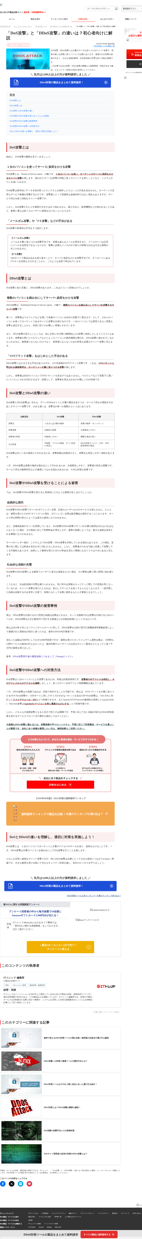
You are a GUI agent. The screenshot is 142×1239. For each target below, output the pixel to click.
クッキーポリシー (103, 1213)
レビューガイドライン (58, 1213)
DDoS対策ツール (41, 26)
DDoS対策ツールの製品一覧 (104, 46)
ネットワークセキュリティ (23, 26)
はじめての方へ (107, 19)
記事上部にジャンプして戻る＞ (107, 1012)
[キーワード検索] (116, 8)
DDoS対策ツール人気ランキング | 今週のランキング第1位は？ (94, 896)
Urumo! (41, 1227)
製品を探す (35, 19)
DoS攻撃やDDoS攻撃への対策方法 (24, 126)
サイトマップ (125, 1213)
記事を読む (83, 19)
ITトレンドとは (33, 1213)
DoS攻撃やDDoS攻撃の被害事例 (23, 121)
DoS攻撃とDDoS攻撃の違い (21, 111)
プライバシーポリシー (87, 1213)
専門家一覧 (57, 1217)
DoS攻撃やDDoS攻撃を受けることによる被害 (29, 116)
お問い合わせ (137, 1213)
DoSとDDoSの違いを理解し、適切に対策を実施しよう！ (34, 131)
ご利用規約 (44, 1213)
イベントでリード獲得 (51, 1224)
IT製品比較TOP (5, 26)
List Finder (31, 1227)
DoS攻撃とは (15, 100)
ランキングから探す (59, 19)
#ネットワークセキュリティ (18, 45)
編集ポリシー (73, 1213)
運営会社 (115, 1213)
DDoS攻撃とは (16, 106)
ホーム (12, 19)
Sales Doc (58, 1227)
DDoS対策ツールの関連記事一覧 (61, 26)
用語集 (30, 1220)
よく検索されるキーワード (73, 1217)
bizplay (49, 1227)
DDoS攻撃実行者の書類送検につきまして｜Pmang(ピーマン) (43, 656)
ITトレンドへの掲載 (34, 1224)
